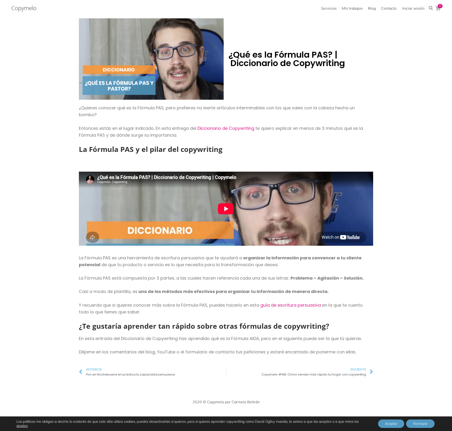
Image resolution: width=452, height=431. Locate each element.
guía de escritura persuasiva (290, 305)
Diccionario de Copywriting (226, 128)
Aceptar (391, 424)
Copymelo (23, 8)
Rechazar (420, 424)
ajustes (22, 426)
